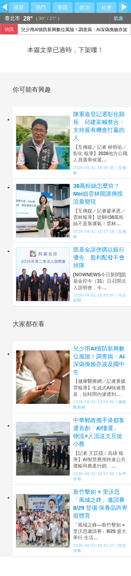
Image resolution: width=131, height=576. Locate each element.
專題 (63, 7)
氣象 (119, 18)
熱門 (41, 7)
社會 (106, 7)
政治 (84, 7)
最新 (19, 7)
